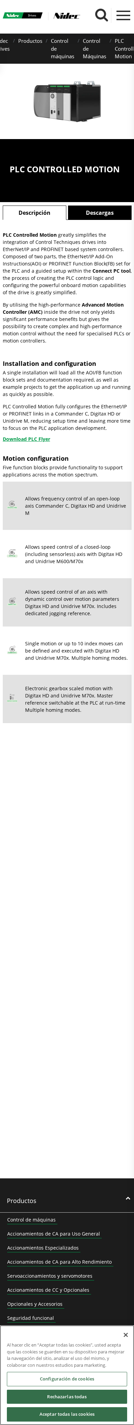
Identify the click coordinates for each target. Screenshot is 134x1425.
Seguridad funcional (30, 1318)
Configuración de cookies (67, 1379)
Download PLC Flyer (26, 439)
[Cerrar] (125, 1334)
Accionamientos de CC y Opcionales (48, 1290)
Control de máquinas (31, 1219)
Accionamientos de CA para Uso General (53, 1233)
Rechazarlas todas (67, 1396)
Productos (30, 40)
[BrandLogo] (23, 16)
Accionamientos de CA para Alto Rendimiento (59, 1262)
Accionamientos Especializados (43, 1247)
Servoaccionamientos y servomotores (49, 1276)
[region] (67, 1375)
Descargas (100, 212)
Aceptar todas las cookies (67, 1414)
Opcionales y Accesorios (35, 1304)
